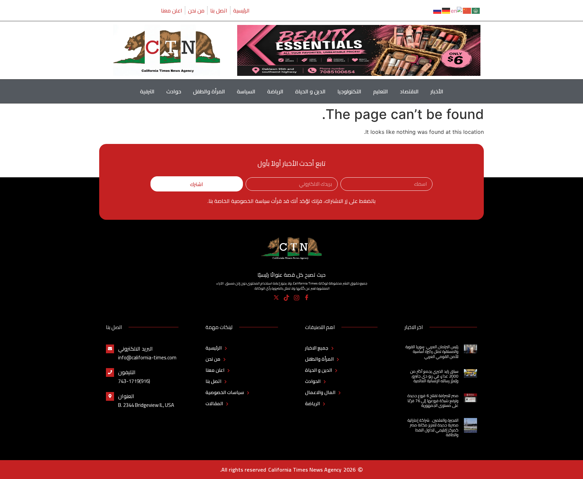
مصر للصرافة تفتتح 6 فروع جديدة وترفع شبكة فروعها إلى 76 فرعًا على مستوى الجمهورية (433, 400)
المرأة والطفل (209, 91)
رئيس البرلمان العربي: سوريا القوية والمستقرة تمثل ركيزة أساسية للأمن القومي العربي (432, 351)
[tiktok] (286, 298)
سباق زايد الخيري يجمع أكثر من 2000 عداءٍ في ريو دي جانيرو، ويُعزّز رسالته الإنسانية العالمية (434, 376)
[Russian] (437, 10)
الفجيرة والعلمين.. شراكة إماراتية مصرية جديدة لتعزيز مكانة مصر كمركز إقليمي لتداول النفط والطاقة (433, 427)
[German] (446, 10)
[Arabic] (476, 10)
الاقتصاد (409, 91)
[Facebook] (306, 298)
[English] (457, 10)
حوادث (173, 91)
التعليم (380, 91)
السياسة (246, 91)
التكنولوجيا (349, 91)
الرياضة (275, 91)
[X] (276, 298)
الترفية (147, 91)
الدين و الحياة (310, 91)
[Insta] (296, 298)
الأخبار (437, 91)
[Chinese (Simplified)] (467, 10)
